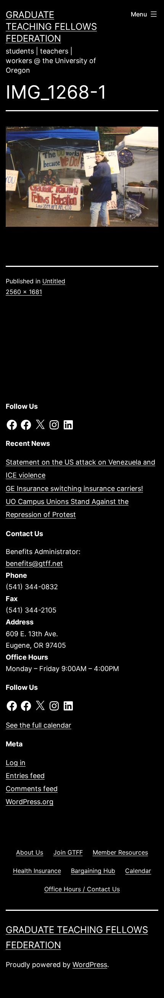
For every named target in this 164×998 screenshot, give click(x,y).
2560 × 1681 (24, 292)
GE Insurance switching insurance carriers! (74, 488)
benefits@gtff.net (34, 563)
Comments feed (32, 789)
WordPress (89, 965)
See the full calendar (38, 725)
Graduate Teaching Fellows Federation (51, 26)
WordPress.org (29, 802)
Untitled (53, 281)
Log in (16, 763)
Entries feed (25, 776)
